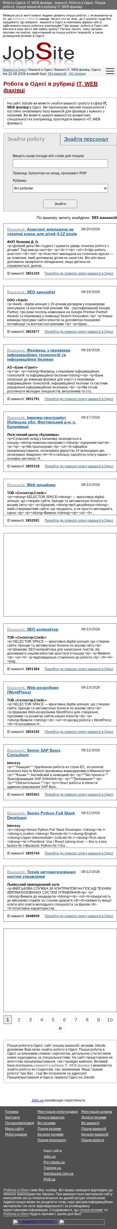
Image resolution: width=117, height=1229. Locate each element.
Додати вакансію (50, 1117)
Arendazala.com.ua (58, 1174)
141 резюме (77, 73)
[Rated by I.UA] (82, 1224)
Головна (11, 1112)
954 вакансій (57, 73)
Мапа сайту (14, 1129)
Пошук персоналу (51, 1140)
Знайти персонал (86, 139)
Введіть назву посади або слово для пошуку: (49, 156)
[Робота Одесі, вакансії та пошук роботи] (38, 54)
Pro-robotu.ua (54, 1162)
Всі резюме (46, 1123)
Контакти (12, 1117)
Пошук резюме (49, 1129)
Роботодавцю (16, 1134)
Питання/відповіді (19, 1123)
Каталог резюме (50, 1134)
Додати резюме (93, 1117)
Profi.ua (49, 1179)
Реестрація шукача (96, 1112)
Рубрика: (20, 181)
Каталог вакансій (94, 1134)
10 (110, 1020)
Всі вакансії (90, 1123)
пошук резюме (91, 1210)
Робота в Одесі (16, 1190)
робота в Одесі (24, 18)
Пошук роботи (92, 1140)
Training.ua (52, 1168)
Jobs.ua (38, 1100)
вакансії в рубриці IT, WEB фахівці (62, 1065)
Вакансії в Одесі (14, 69)
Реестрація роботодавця (57, 1112)
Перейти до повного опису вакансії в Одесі (79, 273)
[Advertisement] (60, 576)
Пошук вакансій (93, 1129)
